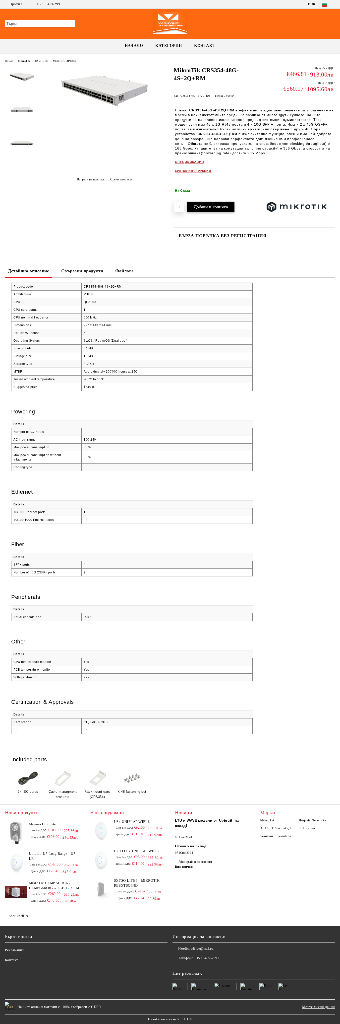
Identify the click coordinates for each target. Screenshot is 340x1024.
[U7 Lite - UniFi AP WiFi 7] (101, 860)
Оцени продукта (121, 179)
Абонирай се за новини (195, 862)
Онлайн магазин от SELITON (170, 1019)
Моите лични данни (318, 1007)
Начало (134, 45)
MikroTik (24, 61)
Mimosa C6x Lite (42, 824)
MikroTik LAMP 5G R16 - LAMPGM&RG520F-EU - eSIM (54, 885)
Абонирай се (18, 916)
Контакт (204, 45)
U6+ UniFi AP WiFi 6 (132, 822)
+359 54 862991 (49, 4)
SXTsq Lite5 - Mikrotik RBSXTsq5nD (137, 883)
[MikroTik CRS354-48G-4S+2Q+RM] (104, 114)
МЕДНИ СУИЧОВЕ (64, 61)
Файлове (124, 270)
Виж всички (184, 866)
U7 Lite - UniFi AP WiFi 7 (137, 851)
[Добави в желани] (331, 191)
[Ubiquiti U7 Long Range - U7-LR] (16, 862)
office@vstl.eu (202, 948)
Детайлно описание (28, 270)
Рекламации (15, 950)
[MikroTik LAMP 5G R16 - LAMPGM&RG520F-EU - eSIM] (16, 892)
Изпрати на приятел (90, 179)
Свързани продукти (82, 270)
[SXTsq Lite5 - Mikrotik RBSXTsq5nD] (101, 889)
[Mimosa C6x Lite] (16, 833)
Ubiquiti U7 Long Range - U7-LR (53, 856)
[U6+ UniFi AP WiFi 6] (101, 830)
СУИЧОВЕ (41, 61)
